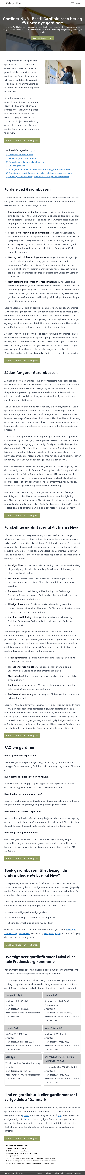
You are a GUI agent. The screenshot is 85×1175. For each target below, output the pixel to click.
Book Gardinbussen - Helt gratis (22, 140)
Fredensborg (11, 933)
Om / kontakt (47, 1173)
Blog (62, 1173)
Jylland (25, 1115)
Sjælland (27, 1119)
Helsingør (71, 929)
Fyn (59, 1115)
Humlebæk (24, 933)
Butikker (57, 1173)
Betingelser (77, 1173)
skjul (31, 150)
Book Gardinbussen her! (42, 38)
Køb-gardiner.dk (15, 3)
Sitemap (69, 1173)
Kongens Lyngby (52, 933)
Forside (39, 1173)
